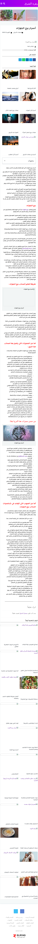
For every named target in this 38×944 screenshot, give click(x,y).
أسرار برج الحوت (13, 750)
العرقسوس (15, 774)
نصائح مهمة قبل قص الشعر (29, 872)
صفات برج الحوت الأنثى (11, 110)
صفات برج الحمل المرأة (29, 132)
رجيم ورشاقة (19, 917)
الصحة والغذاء (9, 917)
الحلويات (9, 920)
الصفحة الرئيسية (29, 917)
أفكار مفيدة (21, 926)
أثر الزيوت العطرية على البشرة (9, 671)
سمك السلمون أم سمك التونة (29, 848)
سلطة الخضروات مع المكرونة (29, 699)
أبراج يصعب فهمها (12, 88)
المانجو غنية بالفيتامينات (11, 897)
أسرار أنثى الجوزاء (31, 110)
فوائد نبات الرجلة (6, 19)
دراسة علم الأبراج (27, 248)
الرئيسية (29, 926)
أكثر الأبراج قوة (31, 88)
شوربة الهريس (14, 848)
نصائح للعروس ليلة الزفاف (30, 644)
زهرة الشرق (31, 3)
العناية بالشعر (20, 923)
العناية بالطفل (30, 923)
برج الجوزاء (25, 209)
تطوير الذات (12, 926)
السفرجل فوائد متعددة (31, 824)
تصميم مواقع (22, 937)
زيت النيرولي (19, 19)
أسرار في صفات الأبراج (29, 154)
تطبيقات (18, 937)
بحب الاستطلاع (22, 456)
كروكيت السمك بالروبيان (11, 872)
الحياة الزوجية (10, 923)
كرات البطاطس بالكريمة (31, 723)
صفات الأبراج (17, 32)
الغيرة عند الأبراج (13, 132)
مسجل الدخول (23, 613)
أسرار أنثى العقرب (13, 154)
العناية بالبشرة (18, 920)
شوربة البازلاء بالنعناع (12, 824)
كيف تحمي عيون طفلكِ (12, 723)
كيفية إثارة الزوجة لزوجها (11, 798)
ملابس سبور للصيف (32, 774)
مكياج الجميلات (29, 920)
